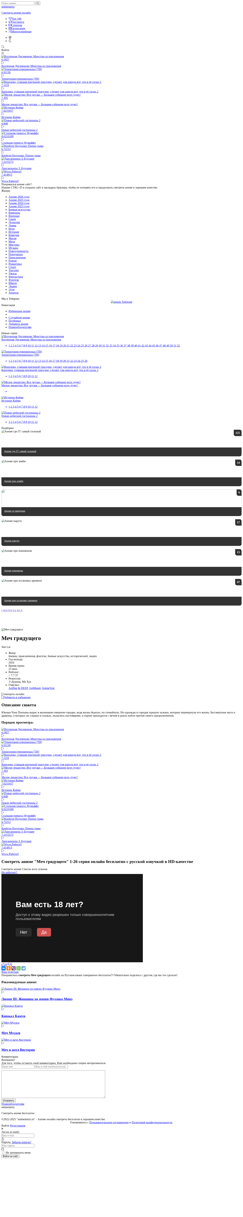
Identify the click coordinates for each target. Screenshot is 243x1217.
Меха (12, 241)
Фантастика (16, 276)
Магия (12, 238)
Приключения (17, 257)
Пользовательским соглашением (109, 1122)
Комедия (14, 235)
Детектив (14, 222)
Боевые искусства (19, 209)
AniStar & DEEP (18, 688)
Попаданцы (16, 254)
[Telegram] (23, 968)
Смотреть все (12, 610)
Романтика (15, 263)
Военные (14, 215)
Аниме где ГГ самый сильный (20, 451)
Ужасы (13, 273)
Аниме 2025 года (19, 199)
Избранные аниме (19, 311)
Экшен (13, 286)
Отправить (8, 1100)
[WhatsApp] (18, 968)
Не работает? (9, 872)
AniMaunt (35, 688)
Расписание (18, 28)
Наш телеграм (10, 971)
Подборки (15, 320)
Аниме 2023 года (19, 206)
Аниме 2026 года (19, 196)
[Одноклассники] (8, 968)
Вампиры (14, 212)
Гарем (12, 219)
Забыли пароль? (21, 1142)
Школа (13, 283)
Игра (12, 228)
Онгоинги (18, 21)
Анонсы (14, 292)
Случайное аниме (19, 317)
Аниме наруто (11, 540)
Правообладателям (20, 327)
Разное (13, 260)
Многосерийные (21, 31)
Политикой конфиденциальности (152, 1122)
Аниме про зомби (13, 481)
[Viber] (13, 968)
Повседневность (18, 251)
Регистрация (17, 1125)
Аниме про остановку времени (20, 600)
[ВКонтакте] (3, 968)
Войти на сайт (10, 1156)
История (14, 231)
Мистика (14, 244)
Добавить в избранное (17, 697)
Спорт (12, 267)
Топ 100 (16, 18)
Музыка (13, 247)
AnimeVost (48, 688)
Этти (12, 289)
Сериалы (16, 25)
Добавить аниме (18, 323)
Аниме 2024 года (19, 203)
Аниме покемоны (13, 570)
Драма (12, 225)
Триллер (14, 270)
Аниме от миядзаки (14, 511)
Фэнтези (14, 279)
